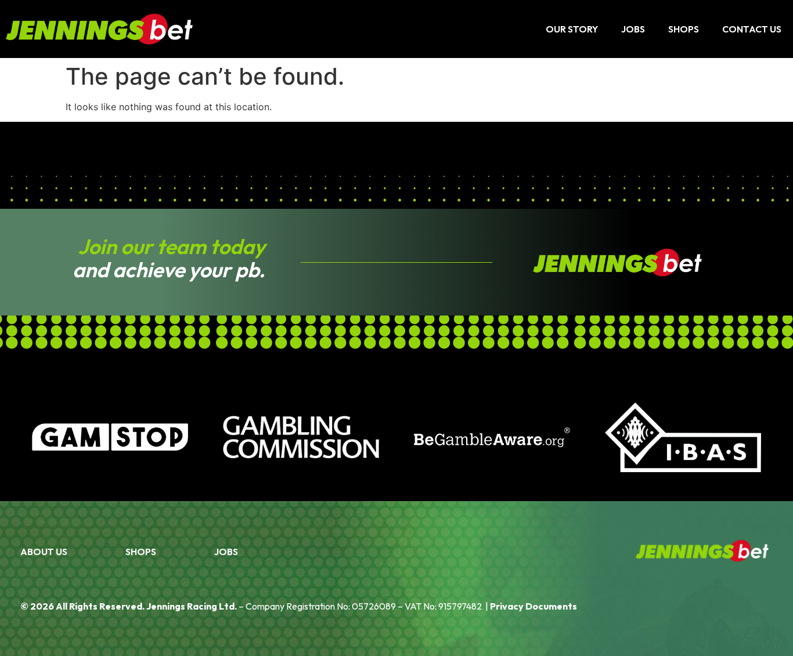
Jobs (633, 29)
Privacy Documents (533, 606)
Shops (683, 29)
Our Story (572, 29)
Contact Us (751, 29)
